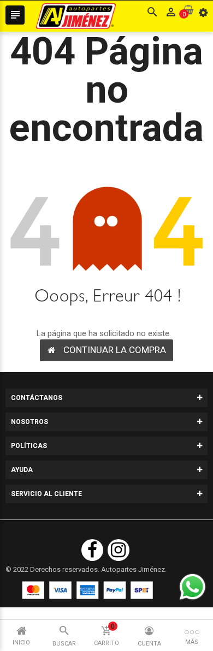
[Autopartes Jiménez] (87, 590)
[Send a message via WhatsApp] (192, 587)
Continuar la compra (114, 349)
